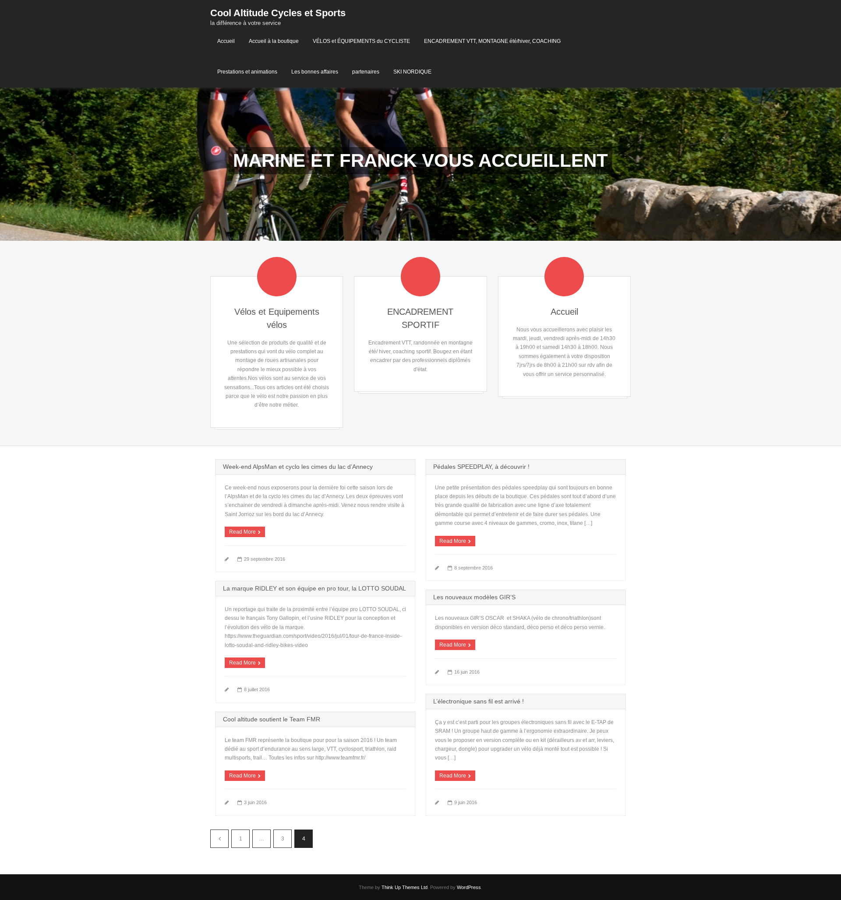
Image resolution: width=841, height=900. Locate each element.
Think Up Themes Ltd (405, 887)
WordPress (469, 887)
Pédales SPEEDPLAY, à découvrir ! (481, 466)
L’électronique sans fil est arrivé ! (478, 701)
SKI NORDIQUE (412, 72)
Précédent (219, 839)
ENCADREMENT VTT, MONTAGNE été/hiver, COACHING (492, 41)
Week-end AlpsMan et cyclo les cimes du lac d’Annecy (298, 466)
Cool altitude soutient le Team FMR (271, 719)
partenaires (365, 72)
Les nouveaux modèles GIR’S (474, 597)
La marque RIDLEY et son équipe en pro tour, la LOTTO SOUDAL (314, 588)
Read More (242, 532)
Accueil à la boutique (274, 41)
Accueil (226, 41)
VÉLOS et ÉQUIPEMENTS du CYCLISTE (361, 41)
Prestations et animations (247, 72)
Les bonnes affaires (314, 72)
